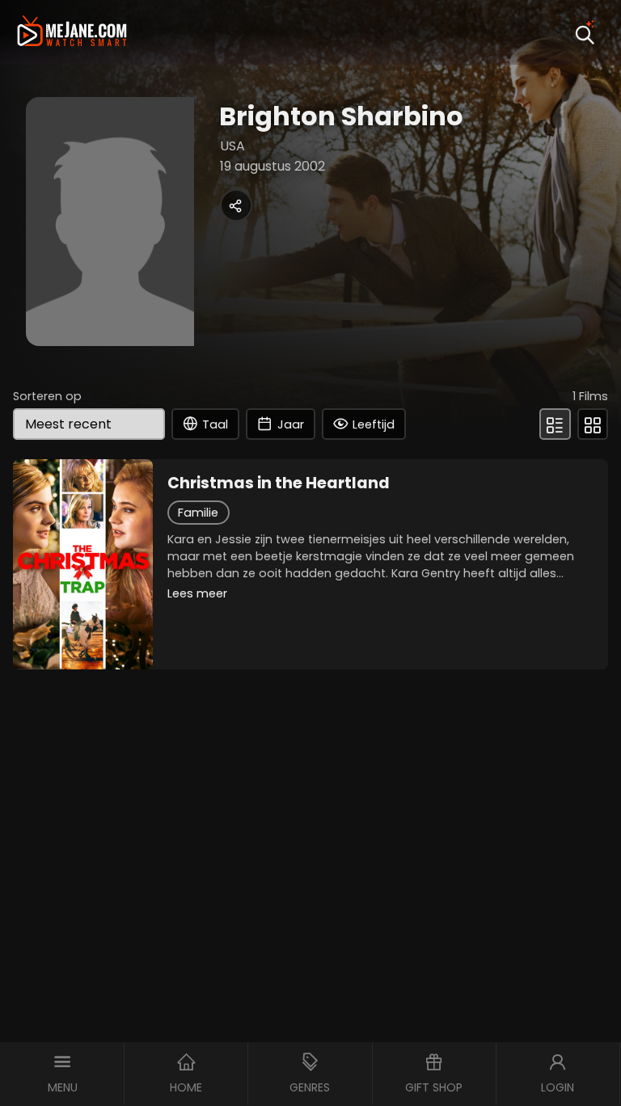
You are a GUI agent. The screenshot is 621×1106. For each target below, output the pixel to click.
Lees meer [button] (197, 593)
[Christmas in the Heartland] (83, 564)
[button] (62, 1074)
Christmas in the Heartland (278, 483)
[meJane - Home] (72, 32)
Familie (198, 512)
